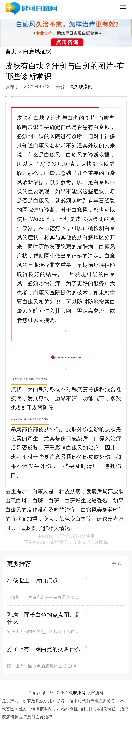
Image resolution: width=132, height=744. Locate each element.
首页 (11, 51)
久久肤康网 (81, 86)
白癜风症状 (37, 51)
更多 (116, 564)
